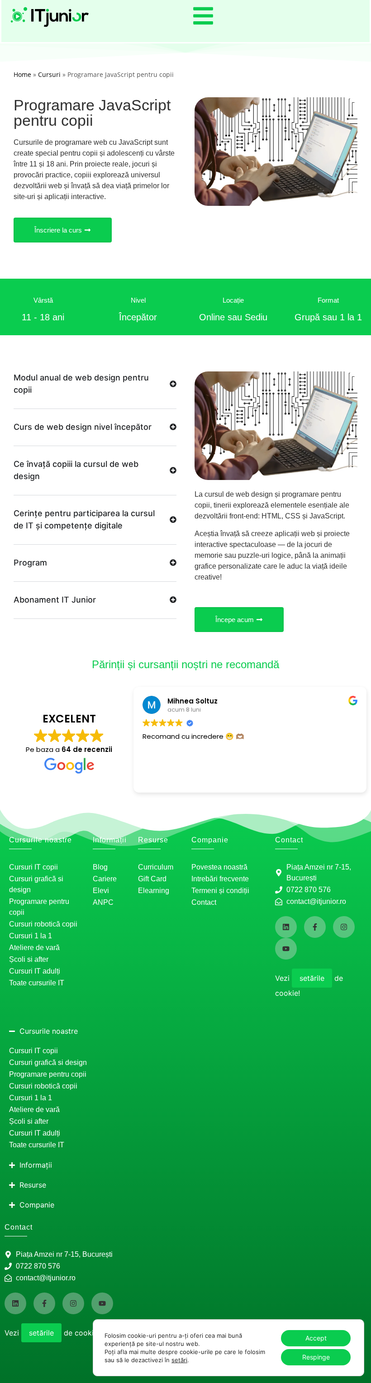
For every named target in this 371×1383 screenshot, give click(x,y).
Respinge (316, 1357)
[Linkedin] (286, 927)
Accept (316, 1338)
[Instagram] (344, 927)
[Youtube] (286, 949)
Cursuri (49, 74)
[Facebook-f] (315, 927)
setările (312, 978)
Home (22, 74)
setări (179, 1360)
